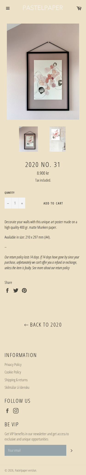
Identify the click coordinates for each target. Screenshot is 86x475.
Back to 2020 (45, 324)
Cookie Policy (13, 372)
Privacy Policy (13, 364)
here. (73, 267)
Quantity (9, 193)
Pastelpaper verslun (25, 470)
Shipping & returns (16, 379)
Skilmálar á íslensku (17, 387)
